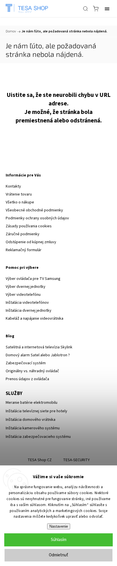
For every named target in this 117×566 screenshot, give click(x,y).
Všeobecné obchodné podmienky (34, 210)
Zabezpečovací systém (26, 363)
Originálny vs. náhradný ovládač (32, 371)
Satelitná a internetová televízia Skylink (39, 347)
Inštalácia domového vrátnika (30, 420)
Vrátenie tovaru (19, 194)
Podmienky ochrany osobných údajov (37, 218)
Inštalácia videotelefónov (27, 302)
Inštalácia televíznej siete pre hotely (36, 411)
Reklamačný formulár (23, 250)
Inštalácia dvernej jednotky (28, 310)
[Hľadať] (85, 8)
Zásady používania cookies (29, 226)
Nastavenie (58, 526)
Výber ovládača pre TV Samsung (33, 279)
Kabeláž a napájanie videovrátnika (34, 318)
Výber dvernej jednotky (25, 287)
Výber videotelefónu (23, 294)
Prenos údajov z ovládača (27, 379)
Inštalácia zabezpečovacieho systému (38, 437)
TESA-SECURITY (76, 460)
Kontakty (13, 186)
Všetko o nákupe (20, 202)
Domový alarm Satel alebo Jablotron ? (38, 355)
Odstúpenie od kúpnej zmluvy (31, 242)
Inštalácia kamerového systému (33, 428)
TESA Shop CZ (40, 460)
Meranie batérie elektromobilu (31, 402)
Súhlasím (58, 540)
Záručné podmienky (22, 234)
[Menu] (107, 8)
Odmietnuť (58, 555)
